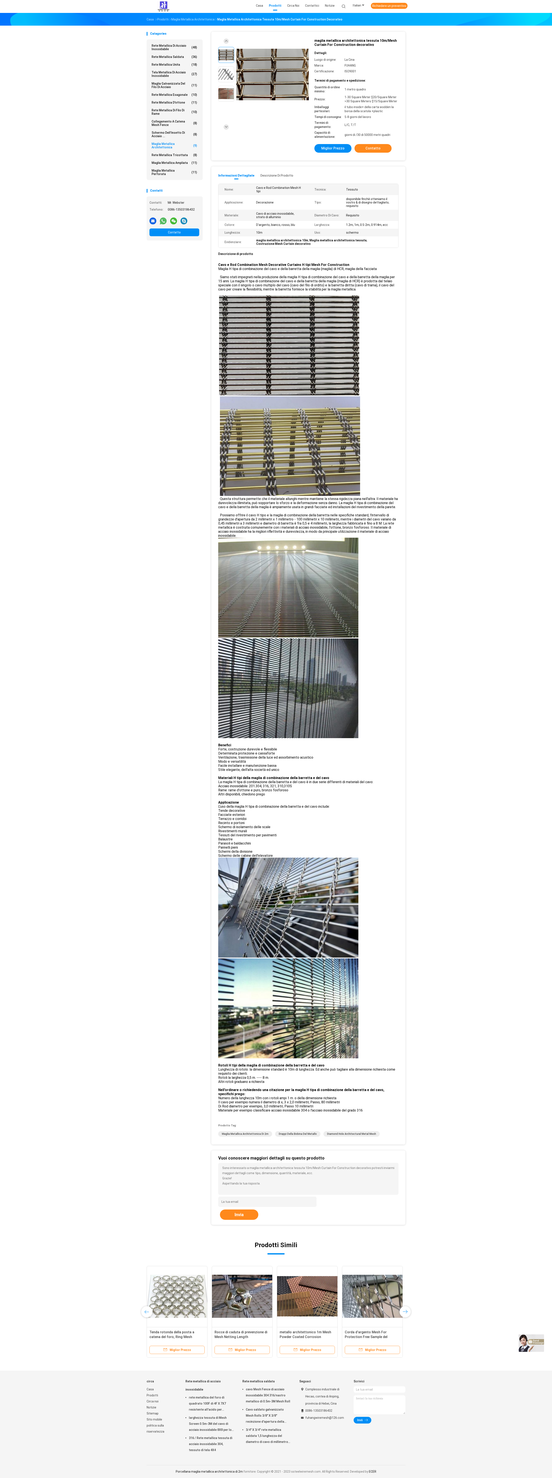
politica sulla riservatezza (155, 1428)
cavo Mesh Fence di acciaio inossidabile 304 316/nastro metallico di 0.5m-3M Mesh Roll (268, 1395)
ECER (372, 1471)
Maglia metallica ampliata (174, 163)
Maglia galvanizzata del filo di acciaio (174, 85)
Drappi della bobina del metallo (298, 1133)
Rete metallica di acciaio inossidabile (174, 47)
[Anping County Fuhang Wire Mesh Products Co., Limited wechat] (173, 220)
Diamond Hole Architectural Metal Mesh (351, 1133)
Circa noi (152, 1401)
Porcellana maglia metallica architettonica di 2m (209, 1471)
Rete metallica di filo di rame (174, 112)
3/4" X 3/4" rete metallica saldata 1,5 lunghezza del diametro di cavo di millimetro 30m (267, 1436)
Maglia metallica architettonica (174, 145)
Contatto (174, 232)
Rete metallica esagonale (174, 94)
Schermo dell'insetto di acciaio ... (174, 134)
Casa (150, 1389)
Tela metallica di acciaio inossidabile (174, 74)
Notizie (151, 1407)
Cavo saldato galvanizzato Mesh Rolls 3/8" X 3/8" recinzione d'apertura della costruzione (265, 1416)
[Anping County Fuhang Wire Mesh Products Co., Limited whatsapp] (163, 220)
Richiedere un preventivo (389, 6)
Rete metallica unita (174, 64)
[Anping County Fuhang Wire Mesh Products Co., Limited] (163, 6)
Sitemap (152, 1413)
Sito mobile (154, 1419)
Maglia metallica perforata (174, 172)
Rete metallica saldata (174, 57)
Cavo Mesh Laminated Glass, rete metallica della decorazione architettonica (306, 1337)
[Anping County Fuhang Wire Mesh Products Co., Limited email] (152, 220)
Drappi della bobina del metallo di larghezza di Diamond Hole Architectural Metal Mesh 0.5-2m (175, 1337)
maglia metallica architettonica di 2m (245, 1133)
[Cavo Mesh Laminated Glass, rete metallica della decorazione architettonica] (307, 1296)
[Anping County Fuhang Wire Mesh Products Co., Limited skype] (183, 220)
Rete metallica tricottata (174, 155)
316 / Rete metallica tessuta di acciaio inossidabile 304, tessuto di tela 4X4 (210, 1444)
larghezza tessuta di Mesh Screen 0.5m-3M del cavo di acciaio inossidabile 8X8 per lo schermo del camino (210, 1424)
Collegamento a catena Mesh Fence (174, 123)
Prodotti (152, 1395)
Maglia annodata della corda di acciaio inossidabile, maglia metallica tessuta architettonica (241, 1337)
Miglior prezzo (333, 148)
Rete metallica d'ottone (174, 102)
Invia (239, 1214)
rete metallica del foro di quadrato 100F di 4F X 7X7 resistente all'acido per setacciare (207, 1404)
